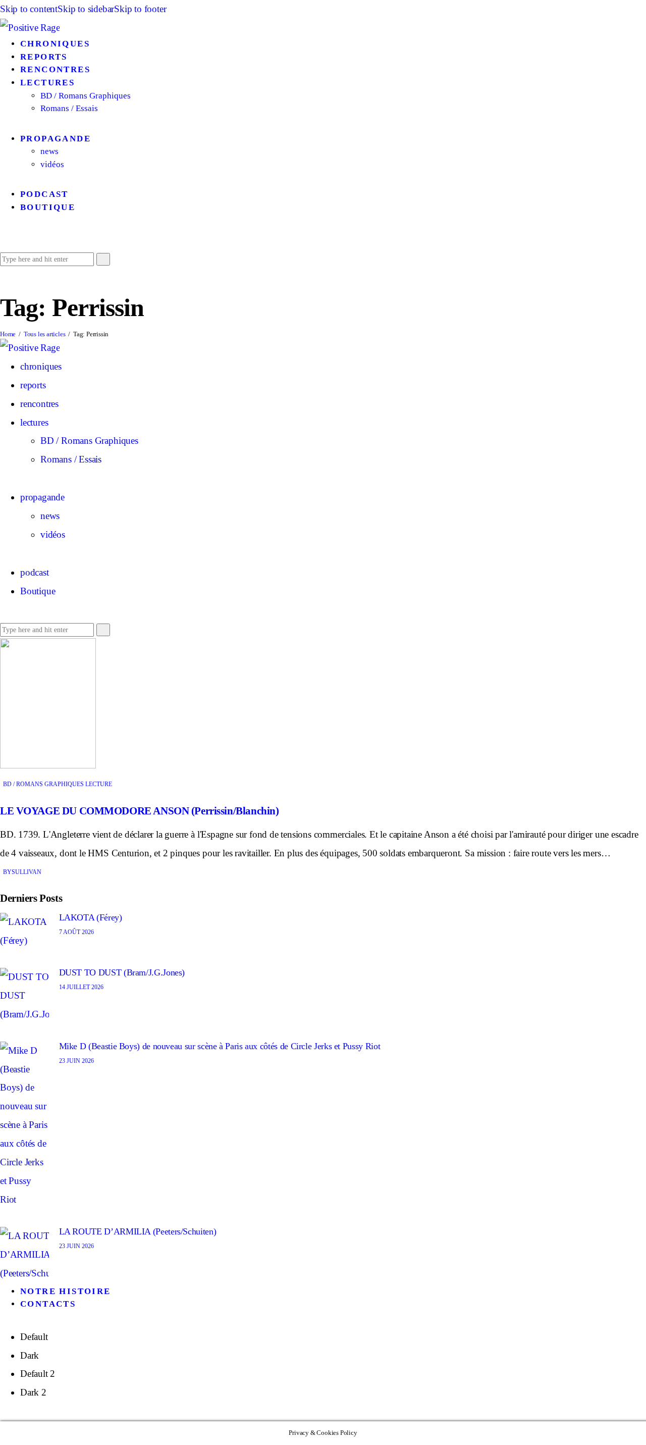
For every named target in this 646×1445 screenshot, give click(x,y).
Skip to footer (140, 9)
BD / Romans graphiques (43, 784)
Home (8, 334)
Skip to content (29, 9)
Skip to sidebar (86, 9)
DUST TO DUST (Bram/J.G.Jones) (122, 972)
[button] (4, 239)
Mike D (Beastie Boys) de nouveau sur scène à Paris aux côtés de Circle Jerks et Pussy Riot (220, 1046)
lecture (98, 784)
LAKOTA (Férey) (90, 917)
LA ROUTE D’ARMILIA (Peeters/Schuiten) (138, 1231)
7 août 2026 (76, 932)
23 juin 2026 (76, 1060)
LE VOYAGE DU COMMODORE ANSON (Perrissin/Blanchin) (139, 811)
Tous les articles (45, 334)
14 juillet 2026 (81, 987)
